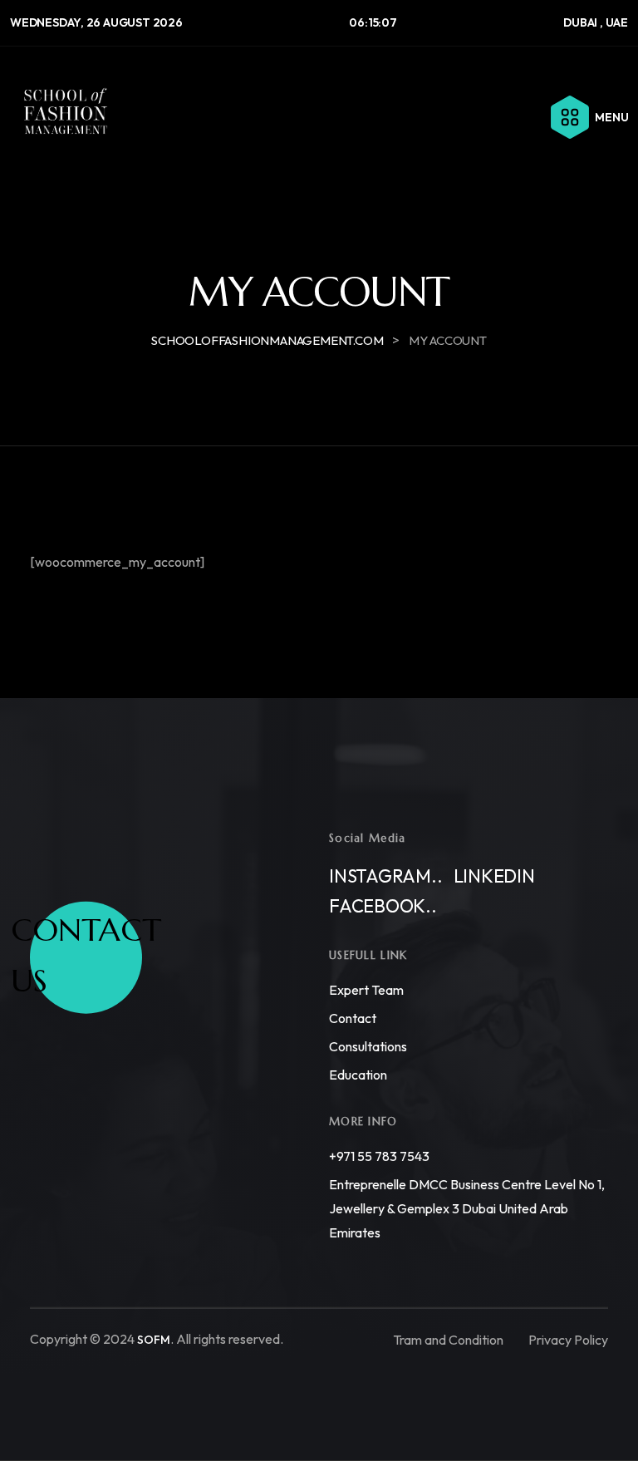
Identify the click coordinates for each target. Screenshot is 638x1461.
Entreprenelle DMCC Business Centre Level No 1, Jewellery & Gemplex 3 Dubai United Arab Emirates (467, 1208)
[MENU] (570, 117)
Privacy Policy (568, 1339)
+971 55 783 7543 (379, 1156)
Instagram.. (386, 876)
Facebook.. (383, 905)
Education (358, 1074)
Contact (352, 1018)
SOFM (153, 1339)
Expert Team (366, 989)
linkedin (494, 876)
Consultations (368, 1046)
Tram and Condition (448, 1339)
